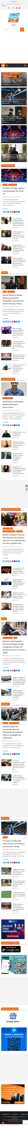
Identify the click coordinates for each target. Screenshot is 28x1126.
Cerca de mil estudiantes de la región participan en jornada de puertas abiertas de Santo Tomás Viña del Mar (19, 765)
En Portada (5, 73)
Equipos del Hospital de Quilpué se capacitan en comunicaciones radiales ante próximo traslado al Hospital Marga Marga (19, 681)
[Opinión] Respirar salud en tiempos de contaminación (19, 433)
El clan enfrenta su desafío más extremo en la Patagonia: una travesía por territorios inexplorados (19, 248)
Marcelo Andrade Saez (15, 84)
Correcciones (15, 1114)
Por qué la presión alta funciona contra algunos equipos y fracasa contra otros (19, 895)
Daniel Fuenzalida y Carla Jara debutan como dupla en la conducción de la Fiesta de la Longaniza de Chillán (19, 262)
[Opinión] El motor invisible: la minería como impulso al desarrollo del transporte (18, 457)
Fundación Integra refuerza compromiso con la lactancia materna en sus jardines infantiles (19, 779)
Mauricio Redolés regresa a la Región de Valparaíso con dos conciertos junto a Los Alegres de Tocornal (18, 332)
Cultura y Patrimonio (7, 528)
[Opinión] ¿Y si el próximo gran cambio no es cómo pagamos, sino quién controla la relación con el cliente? (19, 470)
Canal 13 (5, 184)
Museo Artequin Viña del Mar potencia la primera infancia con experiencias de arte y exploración (14, 538)
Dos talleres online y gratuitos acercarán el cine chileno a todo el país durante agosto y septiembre (18, 608)
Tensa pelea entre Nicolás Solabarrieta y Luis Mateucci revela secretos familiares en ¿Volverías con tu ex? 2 (13, 156)
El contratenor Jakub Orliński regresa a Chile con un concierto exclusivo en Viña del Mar (19, 345)
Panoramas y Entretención (9, 531)
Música (4, 291)
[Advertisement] (14, 48)
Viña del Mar (19, 531)
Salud (15, 76)
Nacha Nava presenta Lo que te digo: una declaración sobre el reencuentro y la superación (19, 368)
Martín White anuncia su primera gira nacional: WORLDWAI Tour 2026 (19, 356)
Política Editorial (5, 1114)
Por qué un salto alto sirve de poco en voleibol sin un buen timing (13, 100)
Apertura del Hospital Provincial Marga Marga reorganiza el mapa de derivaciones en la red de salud (14, 647)
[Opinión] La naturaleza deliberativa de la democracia (13, 404)
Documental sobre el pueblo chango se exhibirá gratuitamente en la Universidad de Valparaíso (19, 583)
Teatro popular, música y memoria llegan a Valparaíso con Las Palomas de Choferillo (19, 570)
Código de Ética (24, 1114)
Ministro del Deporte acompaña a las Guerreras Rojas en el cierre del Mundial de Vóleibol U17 (18, 907)
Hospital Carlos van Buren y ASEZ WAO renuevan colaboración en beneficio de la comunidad (19, 694)
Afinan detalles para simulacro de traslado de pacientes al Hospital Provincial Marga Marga (12, 80)
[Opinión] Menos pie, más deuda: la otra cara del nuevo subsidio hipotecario (19, 444)
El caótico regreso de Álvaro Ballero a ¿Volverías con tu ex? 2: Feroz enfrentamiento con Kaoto (19, 235)
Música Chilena (11, 291)
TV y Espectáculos (12, 184)
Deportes (5, 837)
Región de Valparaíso (7, 76)
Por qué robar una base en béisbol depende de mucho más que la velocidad (19, 883)
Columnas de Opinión (7, 398)
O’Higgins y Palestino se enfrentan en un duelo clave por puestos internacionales (19, 872)
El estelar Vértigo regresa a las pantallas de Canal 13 (14, 4)
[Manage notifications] (3, 1123)
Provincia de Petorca (14, 73)
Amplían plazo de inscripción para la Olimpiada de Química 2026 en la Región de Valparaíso (12, 732)
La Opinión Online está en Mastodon (10, 1125)
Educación (5, 723)
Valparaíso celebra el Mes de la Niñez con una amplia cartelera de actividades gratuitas (19, 595)
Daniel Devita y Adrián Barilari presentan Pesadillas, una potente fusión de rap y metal (12, 118)
